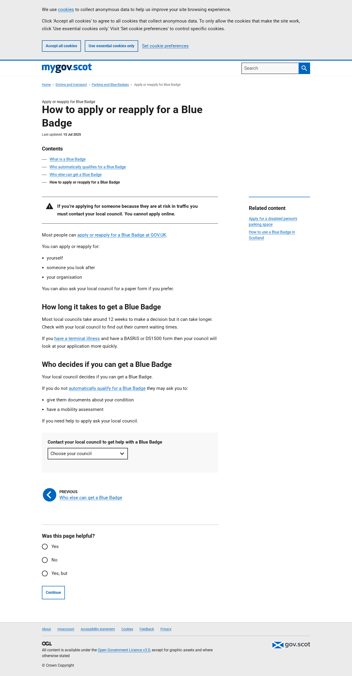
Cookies (127, 629)
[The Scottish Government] (291, 645)
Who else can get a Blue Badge (76, 174)
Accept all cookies (61, 46)
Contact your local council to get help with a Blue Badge (105, 442)
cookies (66, 9)
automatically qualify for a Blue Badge (107, 388)
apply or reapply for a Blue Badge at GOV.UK (121, 235)
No (54, 560)
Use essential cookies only (111, 46)
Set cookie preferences (165, 46)
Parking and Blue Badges (110, 85)
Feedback (147, 629)
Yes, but (59, 573)
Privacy (165, 629)
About (46, 629)
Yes (55, 546)
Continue (53, 592)
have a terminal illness (77, 338)
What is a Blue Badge (67, 159)
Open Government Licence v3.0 (124, 650)
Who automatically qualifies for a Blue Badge (88, 167)
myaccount (65, 629)
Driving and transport (71, 85)
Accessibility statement (98, 629)
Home (46, 85)
